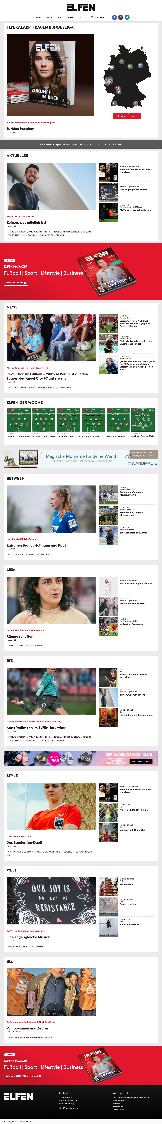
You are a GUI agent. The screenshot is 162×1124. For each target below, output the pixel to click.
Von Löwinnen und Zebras (28, 1028)
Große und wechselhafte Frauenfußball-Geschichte (30, 1037)
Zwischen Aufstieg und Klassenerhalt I (132, 514)
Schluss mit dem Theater (132, 603)
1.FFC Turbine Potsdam (17, 232)
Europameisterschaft (33, 852)
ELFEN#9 (11, 646)
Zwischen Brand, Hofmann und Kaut (36, 545)
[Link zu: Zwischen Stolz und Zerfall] (108, 535)
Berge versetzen (128, 904)
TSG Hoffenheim (44, 555)
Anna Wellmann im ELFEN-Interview (36, 727)
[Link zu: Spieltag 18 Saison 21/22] (118, 420)
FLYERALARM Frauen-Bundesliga (67, 232)
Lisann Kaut (30, 555)
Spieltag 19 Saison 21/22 (93, 436)
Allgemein (131, 166)
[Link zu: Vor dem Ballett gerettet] (108, 832)
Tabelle (134, 116)
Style (137, 166)
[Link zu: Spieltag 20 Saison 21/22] (68, 420)
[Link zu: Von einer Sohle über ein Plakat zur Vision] (108, 172)
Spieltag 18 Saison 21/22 (118, 436)
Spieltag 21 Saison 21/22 (43, 436)
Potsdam (87, 232)
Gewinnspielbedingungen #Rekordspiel (131, 1097)
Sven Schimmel (14, 235)
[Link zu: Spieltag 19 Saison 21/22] (93, 420)
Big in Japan (126, 883)
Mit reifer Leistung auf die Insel (136, 583)
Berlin (23, 388)
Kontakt (116, 1103)
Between (16, 478)
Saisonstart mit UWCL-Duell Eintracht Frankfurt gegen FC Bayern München (135, 323)
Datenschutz (118, 1109)
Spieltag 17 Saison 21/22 (142, 436)
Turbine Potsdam (20, 128)
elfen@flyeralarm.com (68, 1108)
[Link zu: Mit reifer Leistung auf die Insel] (108, 586)
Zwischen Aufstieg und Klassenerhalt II (132, 493)
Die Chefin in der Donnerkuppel (136, 715)
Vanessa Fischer (46, 235)
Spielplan (120, 116)
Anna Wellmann (36, 232)
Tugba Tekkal (36, 646)
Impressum (118, 1106)
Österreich (68, 852)
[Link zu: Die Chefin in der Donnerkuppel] (108, 717)
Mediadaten (118, 1100)
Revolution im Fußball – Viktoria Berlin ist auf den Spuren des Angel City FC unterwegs (47, 376)
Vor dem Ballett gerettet (132, 830)
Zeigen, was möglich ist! (26, 222)
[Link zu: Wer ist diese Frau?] (108, 927)
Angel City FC (13, 388)
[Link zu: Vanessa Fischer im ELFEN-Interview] (108, 677)
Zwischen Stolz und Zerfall (133, 532)
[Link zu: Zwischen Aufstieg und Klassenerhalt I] (108, 515)
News (12, 307)
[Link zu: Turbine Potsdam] (50, 75)
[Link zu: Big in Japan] (108, 886)
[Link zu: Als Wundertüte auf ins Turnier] (108, 212)
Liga (11, 570)
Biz (10, 661)
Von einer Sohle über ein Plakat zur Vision (136, 170)
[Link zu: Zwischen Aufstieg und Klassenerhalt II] (108, 494)
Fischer (48, 232)
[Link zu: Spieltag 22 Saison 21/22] (19, 420)
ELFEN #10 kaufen (15, 282)
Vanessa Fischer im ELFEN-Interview (133, 676)
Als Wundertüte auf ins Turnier (136, 209)
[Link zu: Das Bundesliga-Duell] (51, 806)
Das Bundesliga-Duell (24, 842)
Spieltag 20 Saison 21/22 (68, 436)
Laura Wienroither (53, 852)
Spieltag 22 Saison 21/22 (18, 436)
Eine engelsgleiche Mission (133, 189)
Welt (137, 187)
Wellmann (60, 235)
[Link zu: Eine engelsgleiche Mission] (108, 192)
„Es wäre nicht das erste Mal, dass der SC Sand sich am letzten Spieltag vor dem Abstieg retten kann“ (137, 365)
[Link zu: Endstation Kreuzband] (108, 626)
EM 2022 (138, 207)
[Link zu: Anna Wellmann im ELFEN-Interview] (51, 691)
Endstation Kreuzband (131, 623)
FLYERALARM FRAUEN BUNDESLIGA (40, 27)
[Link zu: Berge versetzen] (108, 906)
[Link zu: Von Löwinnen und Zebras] (51, 992)
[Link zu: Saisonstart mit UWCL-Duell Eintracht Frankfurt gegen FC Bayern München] (108, 323)
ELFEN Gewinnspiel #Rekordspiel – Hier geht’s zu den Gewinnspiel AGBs (81, 144)
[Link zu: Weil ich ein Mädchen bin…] (108, 812)
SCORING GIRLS (22, 646)
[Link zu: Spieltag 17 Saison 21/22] (143, 420)
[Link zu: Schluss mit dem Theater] (108, 606)
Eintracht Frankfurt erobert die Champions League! (136, 342)
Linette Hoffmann (15, 555)
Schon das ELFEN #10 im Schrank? (22, 1076)
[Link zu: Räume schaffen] (51, 600)
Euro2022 (17, 852)
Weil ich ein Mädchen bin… (134, 809)
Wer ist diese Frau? (129, 924)
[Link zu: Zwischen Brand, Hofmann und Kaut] (51, 509)
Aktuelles (17, 155)
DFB (9, 852)
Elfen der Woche (25, 403)
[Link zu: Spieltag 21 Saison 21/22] (43, 420)
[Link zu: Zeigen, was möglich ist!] (51, 186)
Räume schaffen (20, 636)
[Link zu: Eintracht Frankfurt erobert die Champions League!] (108, 343)
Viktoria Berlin (64, 388)
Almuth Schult (14, 946)
